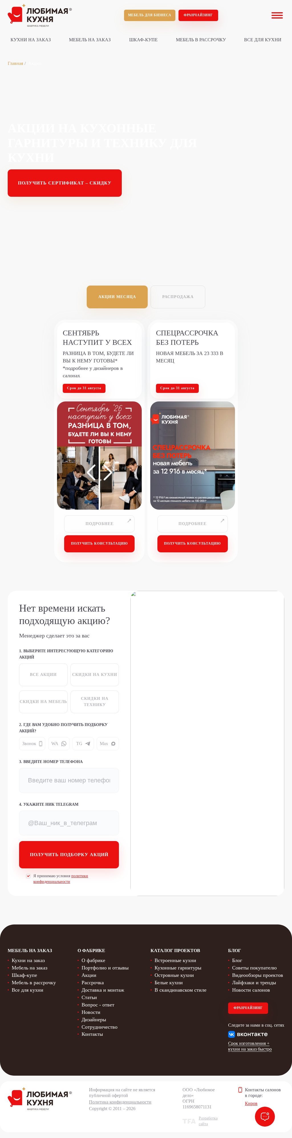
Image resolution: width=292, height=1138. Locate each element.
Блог (237, 960)
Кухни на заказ (31, 39)
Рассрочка (93, 982)
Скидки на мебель (43, 702)
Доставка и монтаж (103, 990)
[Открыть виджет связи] (265, 1117)
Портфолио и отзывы (105, 968)
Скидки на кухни (94, 674)
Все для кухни (262, 39)
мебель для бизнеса (149, 15)
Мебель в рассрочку (201, 39)
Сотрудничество (99, 1027)
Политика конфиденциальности (120, 1102)
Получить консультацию (99, 544)
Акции (89, 975)
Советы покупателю (254, 968)
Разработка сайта (208, 1121)
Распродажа (178, 297)
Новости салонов (251, 990)
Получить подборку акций (69, 854)
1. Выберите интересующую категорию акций (66, 654)
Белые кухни (169, 982)
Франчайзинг (198, 15)
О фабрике (93, 960)
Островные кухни (174, 975)
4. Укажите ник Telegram (48, 804)
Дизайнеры (94, 1019)
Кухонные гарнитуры (178, 968)
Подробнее (99, 524)
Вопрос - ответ (98, 1005)
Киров (251, 1103)
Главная (15, 63)
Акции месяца (117, 297)
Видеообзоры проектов (257, 975)
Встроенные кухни (175, 960)
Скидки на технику (94, 701)
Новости (91, 1012)
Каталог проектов (175, 950)
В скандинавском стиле (180, 990)
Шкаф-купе (143, 39)
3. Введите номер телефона (51, 762)
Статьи (89, 997)
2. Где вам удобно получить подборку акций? (63, 728)
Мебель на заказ (90, 39)
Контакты (92, 1034)
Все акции (43, 674)
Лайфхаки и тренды (254, 982)
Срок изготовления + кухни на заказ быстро (250, 1046)
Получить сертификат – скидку (64, 183)
